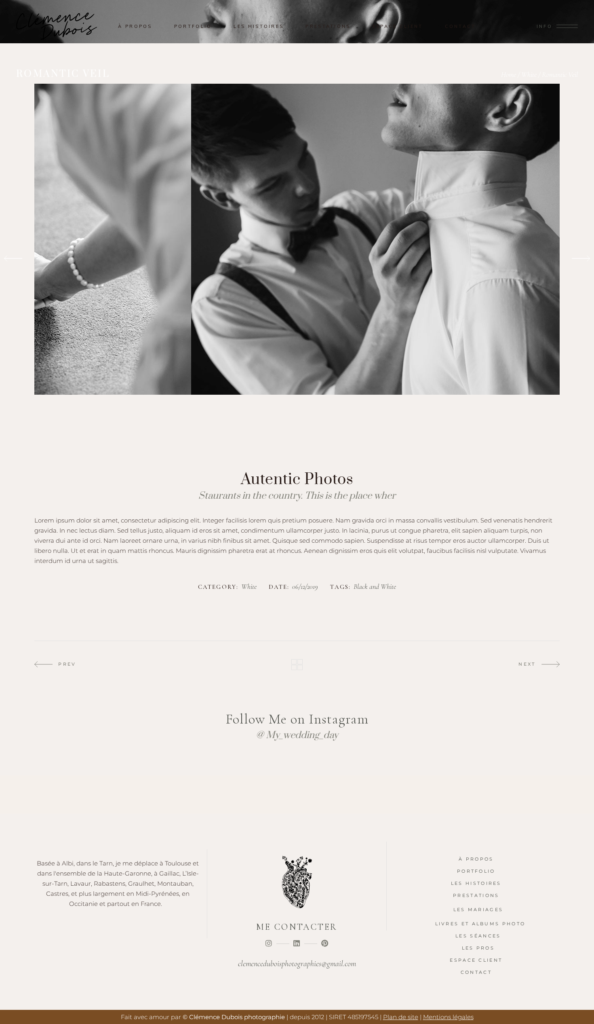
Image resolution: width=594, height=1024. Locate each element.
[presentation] (13, 259)
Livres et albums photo (480, 924)
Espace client (476, 960)
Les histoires (476, 883)
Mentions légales (448, 1017)
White (529, 74)
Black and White (375, 587)
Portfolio (476, 871)
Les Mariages (478, 909)
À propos (476, 859)
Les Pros (478, 948)
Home (508, 74)
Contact (476, 972)
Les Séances (478, 936)
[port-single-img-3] (297, 259)
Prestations (476, 895)
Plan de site (400, 1017)
